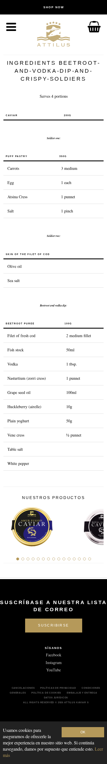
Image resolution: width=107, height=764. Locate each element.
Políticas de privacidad (58, 687)
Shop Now (53, 7)
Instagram (54, 662)
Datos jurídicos (56, 697)
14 (84, 559)
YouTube (53, 670)
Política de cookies (46, 692)
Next (97, 525)
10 (63, 559)
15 (89, 559)
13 (79, 559)
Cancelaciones (23, 687)
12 (74, 559)
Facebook (53, 654)
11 (69, 559)
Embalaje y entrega (82, 692)
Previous (9, 525)
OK (82, 732)
